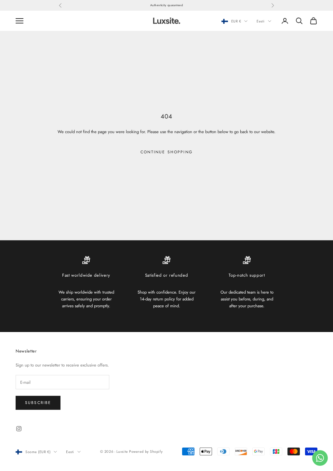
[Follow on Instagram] (19, 428)
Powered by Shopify (146, 451)
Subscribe (38, 403)
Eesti (261, 21)
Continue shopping (166, 152)
